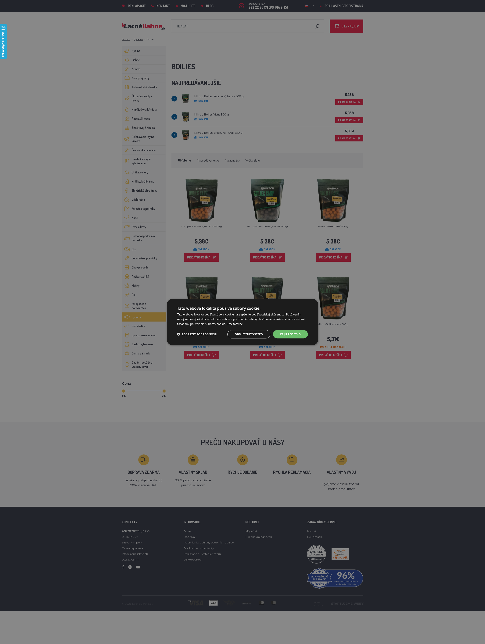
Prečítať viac (234, 324)
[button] (197, 334)
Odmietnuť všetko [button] (249, 334)
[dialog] (242, 322)
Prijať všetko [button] (290, 334)
